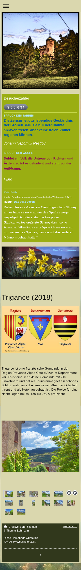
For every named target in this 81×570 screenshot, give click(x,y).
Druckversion (16, 526)
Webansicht (70, 526)
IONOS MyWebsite (15, 541)
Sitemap (32, 526)
